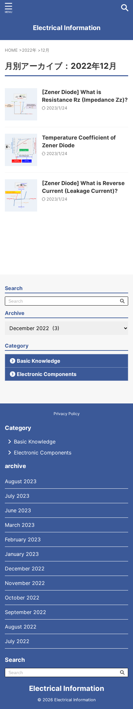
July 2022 (17, 641)
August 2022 (20, 626)
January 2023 (22, 554)
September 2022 (25, 612)
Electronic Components (47, 374)
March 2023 (20, 525)
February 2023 (23, 539)
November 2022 (25, 583)
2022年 (29, 50)
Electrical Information (66, 28)
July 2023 (17, 496)
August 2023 (20, 481)
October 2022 (22, 597)
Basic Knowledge (38, 361)
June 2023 (18, 510)
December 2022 (25, 568)
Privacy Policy (67, 413)
